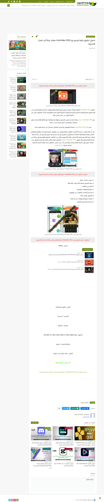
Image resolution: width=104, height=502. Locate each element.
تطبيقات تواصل (41, 5)
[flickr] (14, 1)
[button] (84, 408)
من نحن (40, 1)
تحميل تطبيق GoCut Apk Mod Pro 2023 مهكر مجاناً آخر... (85, 464)
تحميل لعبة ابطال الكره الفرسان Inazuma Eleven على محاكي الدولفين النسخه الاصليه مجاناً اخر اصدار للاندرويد (12, 89)
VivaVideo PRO (85, 110)
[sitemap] (17, 500)
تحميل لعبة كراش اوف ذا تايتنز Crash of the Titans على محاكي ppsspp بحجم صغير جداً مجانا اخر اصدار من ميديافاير (12, 146)
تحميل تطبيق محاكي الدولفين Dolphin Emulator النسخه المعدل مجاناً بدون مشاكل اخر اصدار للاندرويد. (12, 105)
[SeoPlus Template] (94, 500)
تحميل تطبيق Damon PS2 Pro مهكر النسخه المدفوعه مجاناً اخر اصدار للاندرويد (12, 130)
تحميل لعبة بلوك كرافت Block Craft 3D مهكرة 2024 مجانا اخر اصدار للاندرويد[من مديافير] (18, 55)
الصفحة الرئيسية (69, 1)
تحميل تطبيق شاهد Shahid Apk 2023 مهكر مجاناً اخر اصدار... (64, 444)
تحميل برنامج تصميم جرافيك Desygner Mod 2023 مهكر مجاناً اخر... (42, 465)
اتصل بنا (51, 1)
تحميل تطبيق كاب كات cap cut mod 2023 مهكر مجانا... (63, 464)
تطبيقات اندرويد (71, 5)
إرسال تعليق (90, 479)
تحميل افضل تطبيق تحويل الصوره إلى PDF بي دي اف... (70, 262)
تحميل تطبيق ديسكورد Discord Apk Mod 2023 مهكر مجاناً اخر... (41, 444)
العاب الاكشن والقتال (52, 5)
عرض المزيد (34, 422)
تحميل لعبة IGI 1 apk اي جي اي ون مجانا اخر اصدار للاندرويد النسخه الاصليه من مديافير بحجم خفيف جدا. (12, 81)
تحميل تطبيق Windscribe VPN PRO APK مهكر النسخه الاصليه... (66, 254)
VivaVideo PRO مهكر (85, 120)
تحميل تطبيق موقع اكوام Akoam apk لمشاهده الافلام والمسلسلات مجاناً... (65, 269)
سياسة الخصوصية (59, 1)
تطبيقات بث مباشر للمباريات (28, 5)
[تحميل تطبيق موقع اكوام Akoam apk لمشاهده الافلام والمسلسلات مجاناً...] (89, 270)
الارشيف (46, 1)
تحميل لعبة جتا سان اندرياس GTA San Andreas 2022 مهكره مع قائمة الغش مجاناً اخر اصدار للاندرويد (12, 122)
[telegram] (11, 1)
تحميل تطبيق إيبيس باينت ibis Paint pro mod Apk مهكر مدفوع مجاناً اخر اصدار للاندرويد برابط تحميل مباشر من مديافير (12, 114)
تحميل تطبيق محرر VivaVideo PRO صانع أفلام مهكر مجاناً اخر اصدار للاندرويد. (63, 372)
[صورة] (21, 80)
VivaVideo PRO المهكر (68, 140)
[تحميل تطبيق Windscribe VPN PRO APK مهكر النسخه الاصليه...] (89, 255)
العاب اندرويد (62, 5)
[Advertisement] (52, 21)
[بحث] (8, 5)
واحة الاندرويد (59, 145)
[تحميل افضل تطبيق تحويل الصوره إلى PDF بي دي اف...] (89, 263)
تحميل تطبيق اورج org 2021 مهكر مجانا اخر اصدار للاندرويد (12, 97)
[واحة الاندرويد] (86, 4)
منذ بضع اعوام (79, 253)
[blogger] (20, 1)
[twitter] (9, 1)
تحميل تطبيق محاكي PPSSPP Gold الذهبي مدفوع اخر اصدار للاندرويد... (85, 444)
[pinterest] (17, 1)
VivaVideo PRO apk (81, 127)
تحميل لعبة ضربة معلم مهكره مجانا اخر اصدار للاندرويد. (13, 138)
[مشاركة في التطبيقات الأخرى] (59, 408)
